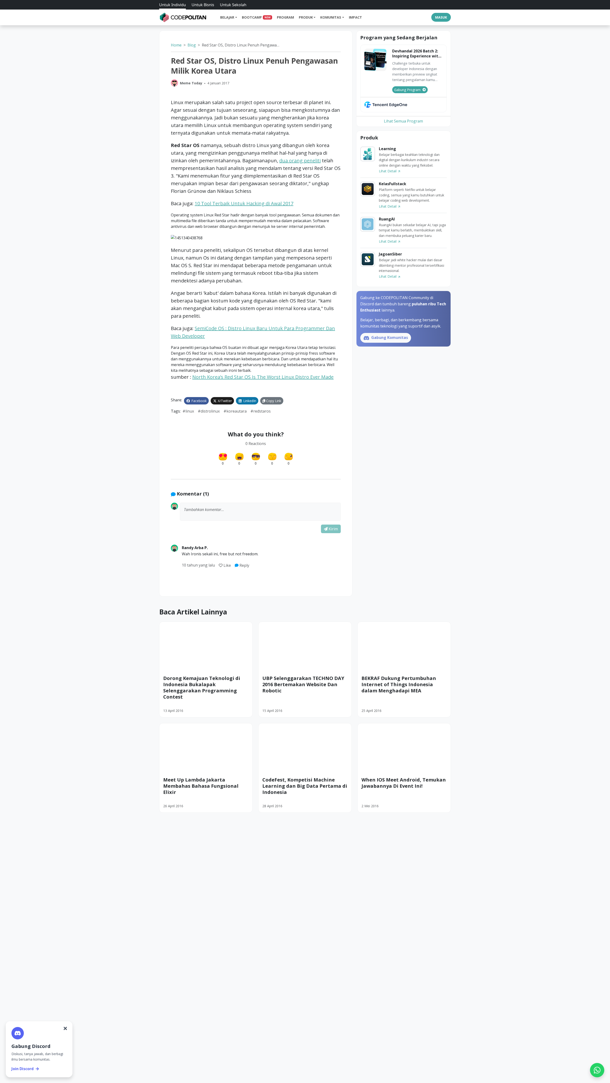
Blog (192, 45)
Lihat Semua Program (403, 121)
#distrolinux (209, 411)
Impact (355, 17)
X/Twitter (224, 400)
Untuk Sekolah (233, 4)
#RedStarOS (260, 411)
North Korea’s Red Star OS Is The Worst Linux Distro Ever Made (263, 377)
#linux (188, 411)
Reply (244, 565)
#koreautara (235, 411)
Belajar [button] (227, 17)
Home (176, 45)
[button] (260, 512)
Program (285, 17)
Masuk (441, 17)
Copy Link (273, 400)
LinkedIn (249, 400)
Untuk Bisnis (203, 4)
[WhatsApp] (597, 1070)
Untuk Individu (172, 4)
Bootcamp (256, 17)
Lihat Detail (388, 171)
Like (227, 565)
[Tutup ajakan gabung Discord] (65, 1028)
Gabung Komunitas (389, 337)
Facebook (198, 400)
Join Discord (22, 1068)
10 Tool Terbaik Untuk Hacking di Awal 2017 (244, 203)
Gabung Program (407, 89)
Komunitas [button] (330, 17)
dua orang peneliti (300, 160)
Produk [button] (306, 17)
